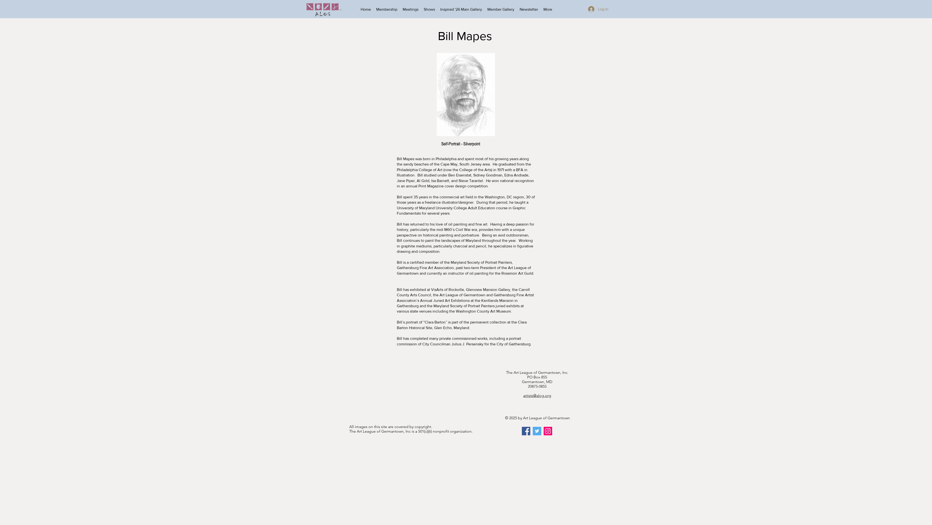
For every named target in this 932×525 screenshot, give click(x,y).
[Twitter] (537, 431)
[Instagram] (548, 431)
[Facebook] (526, 431)
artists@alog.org (537, 395)
